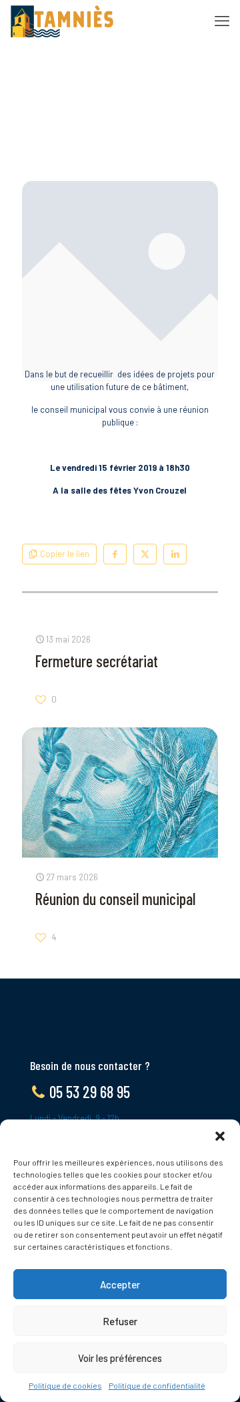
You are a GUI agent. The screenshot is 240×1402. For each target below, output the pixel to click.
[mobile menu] (222, 20)
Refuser (120, 1321)
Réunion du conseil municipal (115, 898)
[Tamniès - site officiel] (62, 20)
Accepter (120, 1284)
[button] (220, 1136)
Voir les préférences (120, 1358)
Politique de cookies (65, 1385)
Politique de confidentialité (157, 1385)
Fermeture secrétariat (96, 661)
